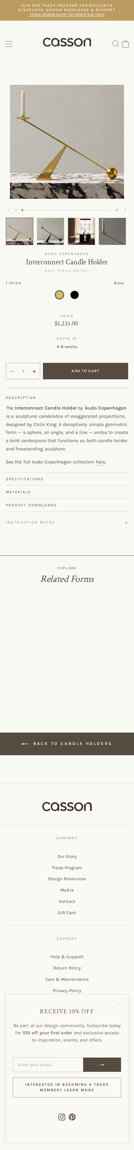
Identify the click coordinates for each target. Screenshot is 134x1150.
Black (74, 295)
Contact (67, 901)
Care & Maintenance (67, 979)
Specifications (25, 479)
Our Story (67, 856)
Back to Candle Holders (72, 743)
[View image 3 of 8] (81, 231)
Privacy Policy (67, 990)
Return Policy (67, 967)
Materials (18, 492)
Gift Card (67, 912)
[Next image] (125, 210)
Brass (59, 295)
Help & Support (67, 956)
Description (21, 397)
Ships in (67, 338)
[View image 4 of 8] (112, 231)
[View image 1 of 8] (19, 231)
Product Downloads (31, 505)
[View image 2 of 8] (50, 231)
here (100, 462)
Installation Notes (30, 522)
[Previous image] (9, 210)
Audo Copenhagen (67, 254)
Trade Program (67, 867)
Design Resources (67, 878)
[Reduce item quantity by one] (11, 371)
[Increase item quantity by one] (34, 371)
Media (67, 890)
